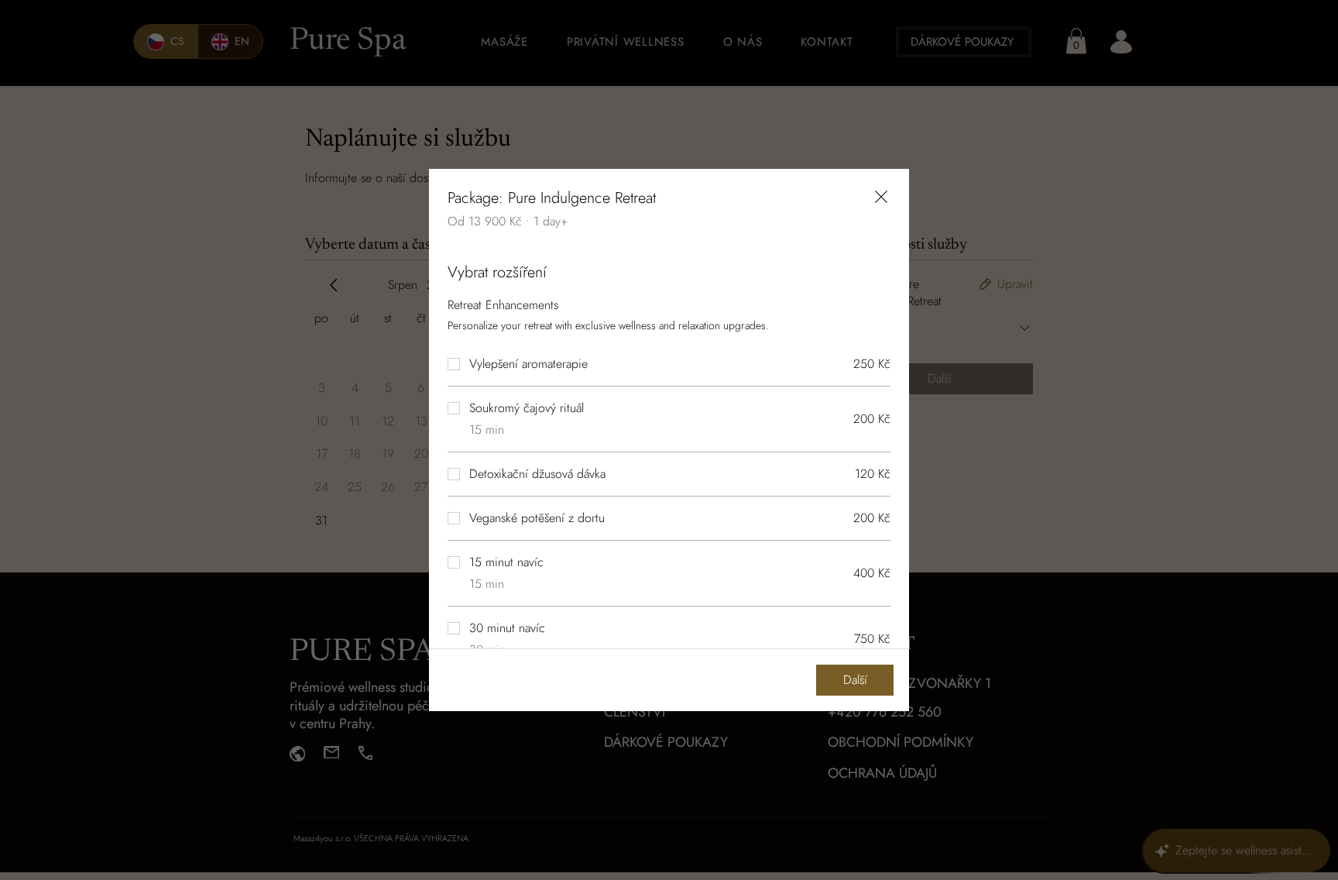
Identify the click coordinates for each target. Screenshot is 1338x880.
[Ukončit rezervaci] (881, 196)
